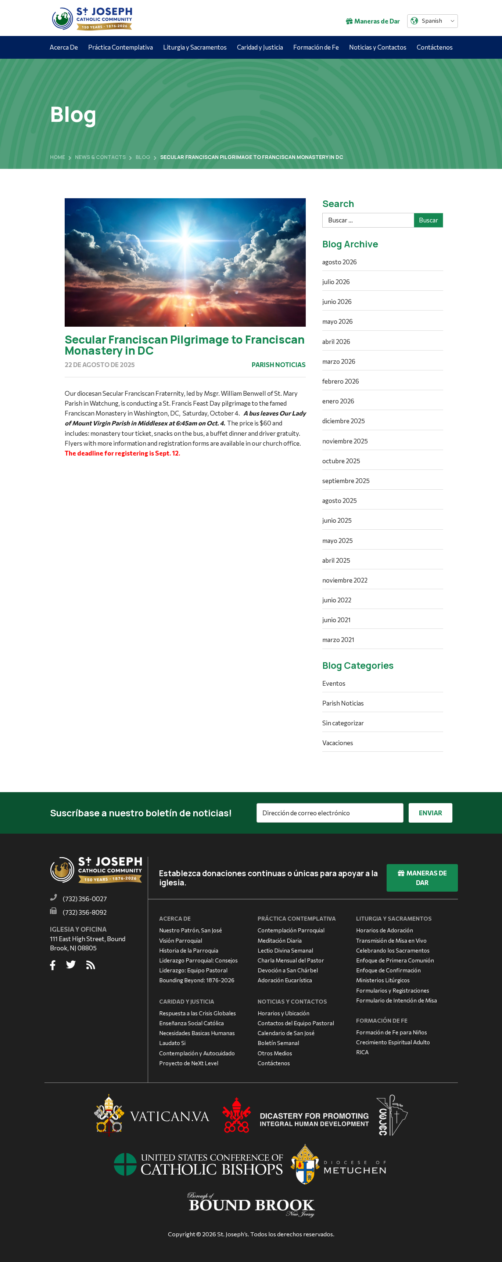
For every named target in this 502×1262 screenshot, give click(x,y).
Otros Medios (275, 1053)
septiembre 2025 (346, 481)
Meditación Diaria (280, 940)
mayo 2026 (337, 321)
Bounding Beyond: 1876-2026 (196, 980)
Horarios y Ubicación (283, 1013)
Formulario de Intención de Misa (396, 1000)
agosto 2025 (339, 500)
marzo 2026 (338, 361)
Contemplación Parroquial (291, 930)
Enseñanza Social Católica (191, 1023)
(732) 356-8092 (85, 912)
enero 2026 (338, 401)
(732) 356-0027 (85, 899)
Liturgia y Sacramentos (195, 47)
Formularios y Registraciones (392, 990)
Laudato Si (172, 1043)
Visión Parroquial (180, 940)
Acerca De (64, 47)
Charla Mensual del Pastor (291, 960)
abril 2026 (336, 341)
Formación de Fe (316, 47)
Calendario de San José (286, 1033)
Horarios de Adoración (384, 930)
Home (57, 156)
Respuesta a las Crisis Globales (197, 1013)
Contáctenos (435, 47)
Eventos (333, 683)
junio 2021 (336, 620)
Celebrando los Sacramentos (393, 950)
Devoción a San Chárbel (288, 970)
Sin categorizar (343, 723)
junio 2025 (337, 520)
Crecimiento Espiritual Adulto (393, 1042)
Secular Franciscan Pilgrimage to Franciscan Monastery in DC (185, 345)
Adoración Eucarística (285, 980)
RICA (362, 1052)
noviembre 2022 (344, 580)
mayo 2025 (337, 540)
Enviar (430, 813)
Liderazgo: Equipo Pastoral (193, 970)
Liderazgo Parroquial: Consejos (198, 960)
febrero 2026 (340, 381)
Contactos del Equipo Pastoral (296, 1023)
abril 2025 (336, 560)
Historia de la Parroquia (188, 950)
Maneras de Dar (377, 21)
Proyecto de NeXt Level (188, 1063)
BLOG (143, 156)
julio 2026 (336, 282)
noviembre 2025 (345, 441)
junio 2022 (336, 600)
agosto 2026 (339, 262)
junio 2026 (337, 301)
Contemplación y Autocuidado (197, 1053)
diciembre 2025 (343, 421)
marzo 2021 (338, 639)
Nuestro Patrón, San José (190, 930)
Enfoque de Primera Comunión (395, 960)
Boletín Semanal (278, 1043)
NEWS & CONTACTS (100, 156)
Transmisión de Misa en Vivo (391, 940)
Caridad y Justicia (260, 47)
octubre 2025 (341, 461)
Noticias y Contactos (377, 47)
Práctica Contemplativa (120, 47)
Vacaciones (337, 743)
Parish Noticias (279, 365)
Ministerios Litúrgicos (383, 980)
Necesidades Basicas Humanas (197, 1033)
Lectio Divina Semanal (285, 950)
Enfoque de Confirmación (388, 970)
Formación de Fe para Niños (391, 1032)
